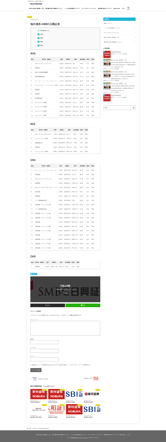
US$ (40, 41)
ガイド (123, 8)
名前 (32, 339)
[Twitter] (65, 293)
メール (33, 347)
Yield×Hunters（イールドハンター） (80, 437)
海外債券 (30, 17)
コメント (33, 320)
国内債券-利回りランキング (105, 8)
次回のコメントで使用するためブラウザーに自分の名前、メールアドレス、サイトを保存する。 (61, 365)
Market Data (117, 8)
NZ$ (40, 38)
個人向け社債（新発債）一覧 (36, 8)
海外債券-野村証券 (116, 52)
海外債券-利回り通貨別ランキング (54, 8)
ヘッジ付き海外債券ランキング (72, 8)
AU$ (40, 34)
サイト (32, 356)
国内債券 (117, 68)
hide (48, 30)
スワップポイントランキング (89, 8)
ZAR (40, 45)
